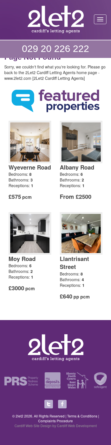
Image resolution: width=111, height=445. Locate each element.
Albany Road (77, 167)
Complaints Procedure (55, 420)
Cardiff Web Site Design (33, 425)
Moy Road (22, 258)
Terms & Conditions (82, 415)
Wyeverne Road (30, 167)
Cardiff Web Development (77, 425)
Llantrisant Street (74, 262)
